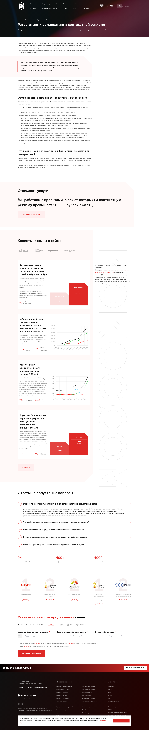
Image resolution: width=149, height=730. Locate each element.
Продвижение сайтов (49, 8)
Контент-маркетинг (88, 707)
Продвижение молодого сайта (65, 707)
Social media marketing (88, 698)
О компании (33, 4)
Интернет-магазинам (62, 698)
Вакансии (110, 704)
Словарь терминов (113, 701)
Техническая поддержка (89, 701)
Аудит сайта (60, 713)
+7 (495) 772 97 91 (106, 6)
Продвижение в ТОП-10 (63, 689)
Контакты (78, 4)
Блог (57, 4)
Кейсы (65, 8)
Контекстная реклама (88, 689)
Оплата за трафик (61, 701)
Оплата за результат (62, 704)
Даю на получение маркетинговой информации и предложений (44, 646)
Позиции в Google (61, 695)
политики (37, 643)
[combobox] (20, 636)
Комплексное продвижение (64, 710)
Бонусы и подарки (47, 4)
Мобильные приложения (89, 704)
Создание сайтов (87, 692)
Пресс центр (67, 4)
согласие (71, 643)
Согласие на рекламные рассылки (117, 712)
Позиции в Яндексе (62, 692)
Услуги (32, 8)
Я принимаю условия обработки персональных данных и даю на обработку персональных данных (59, 643)
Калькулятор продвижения (64, 686)
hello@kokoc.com (40, 688)
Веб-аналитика (86, 695)
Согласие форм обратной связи (117, 715)
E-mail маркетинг (87, 710)
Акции (109, 692)
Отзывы (110, 695)
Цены (74, 8)
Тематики (85, 8)
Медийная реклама (87, 713)
